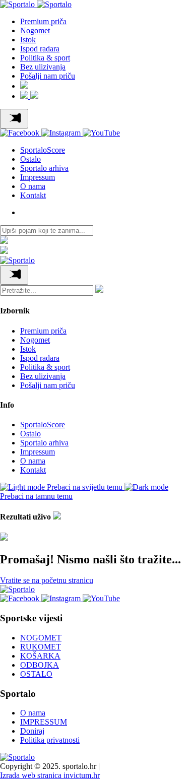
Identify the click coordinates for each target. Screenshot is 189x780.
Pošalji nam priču (47, 76)
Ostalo (30, 159)
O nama (32, 186)
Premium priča (43, 21)
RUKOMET (40, 646)
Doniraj (32, 731)
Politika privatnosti (50, 740)
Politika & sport (45, 57)
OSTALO (36, 674)
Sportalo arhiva (44, 168)
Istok (28, 39)
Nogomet (35, 30)
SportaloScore (42, 150)
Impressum (37, 177)
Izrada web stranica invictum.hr (50, 775)
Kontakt (33, 195)
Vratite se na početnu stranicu (46, 580)
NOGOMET (40, 637)
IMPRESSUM (43, 722)
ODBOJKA (39, 665)
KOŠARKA (40, 656)
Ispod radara (39, 48)
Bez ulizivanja (43, 66)
